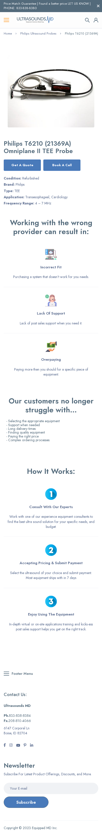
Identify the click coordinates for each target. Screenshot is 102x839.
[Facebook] (5, 745)
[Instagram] (18, 745)
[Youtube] (31, 745)
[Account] (96, 20)
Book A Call (62, 165)
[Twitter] (11, 745)
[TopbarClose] (98, 6)
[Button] (87, 20)
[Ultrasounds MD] (35, 20)
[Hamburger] (6, 20)
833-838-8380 (26, 8)
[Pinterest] (25, 745)
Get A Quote (22, 165)
